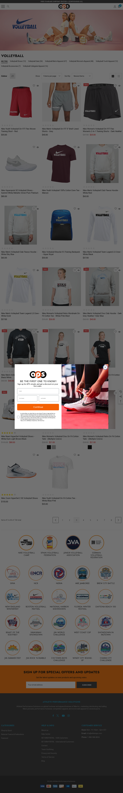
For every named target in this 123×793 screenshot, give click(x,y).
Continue (38, 407)
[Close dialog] (105, 367)
